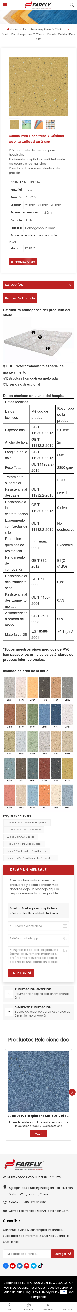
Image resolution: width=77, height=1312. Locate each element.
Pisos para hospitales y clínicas (44, 29)
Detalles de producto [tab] (20, 298)
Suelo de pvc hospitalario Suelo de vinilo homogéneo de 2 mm (38, 1116)
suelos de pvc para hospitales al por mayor (31, 858)
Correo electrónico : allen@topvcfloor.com (39, 1211)
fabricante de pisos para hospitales (27, 822)
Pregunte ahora (25, 261)
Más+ (38, 1134)
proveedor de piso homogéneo (24, 829)
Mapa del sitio (13, 1292)
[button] (72, 1092)
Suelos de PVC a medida (20, 836)
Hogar (14, 29)
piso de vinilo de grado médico (24, 843)
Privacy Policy (50, 1292)
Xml (35, 1292)
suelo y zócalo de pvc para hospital (27, 851)
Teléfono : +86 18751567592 (27, 1202)
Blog (28, 1292)
